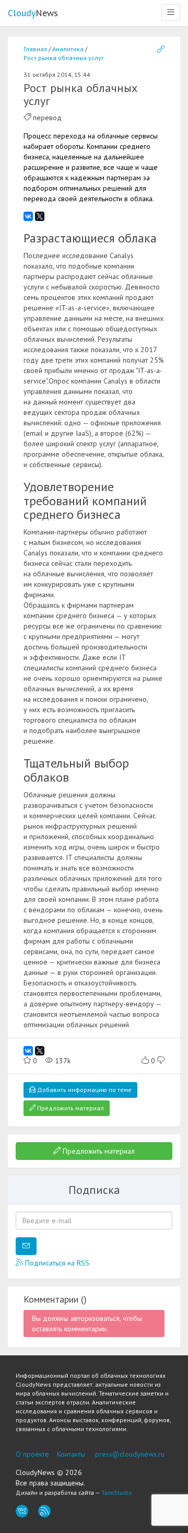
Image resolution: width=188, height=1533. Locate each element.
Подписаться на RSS (56, 1263)
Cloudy (33, 13)
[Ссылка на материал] (160, 49)
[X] (39, 216)
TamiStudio (116, 1492)
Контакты (71, 1454)
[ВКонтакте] (28, 216)
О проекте (32, 1454)
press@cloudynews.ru (129, 1454)
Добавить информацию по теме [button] (84, 1090)
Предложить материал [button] (70, 1108)
